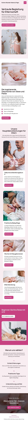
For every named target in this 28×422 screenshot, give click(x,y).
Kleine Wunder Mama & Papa (10, 2)
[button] (6, 118)
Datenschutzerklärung (14, 417)
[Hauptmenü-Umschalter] (25, 2)
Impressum (14, 415)
